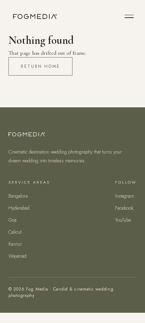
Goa (12, 219)
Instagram (124, 195)
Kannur (15, 243)
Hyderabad (19, 207)
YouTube (123, 219)
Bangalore (18, 195)
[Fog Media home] (34, 16)
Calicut (14, 231)
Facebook (124, 207)
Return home (40, 66)
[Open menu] (129, 16)
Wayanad (17, 255)
